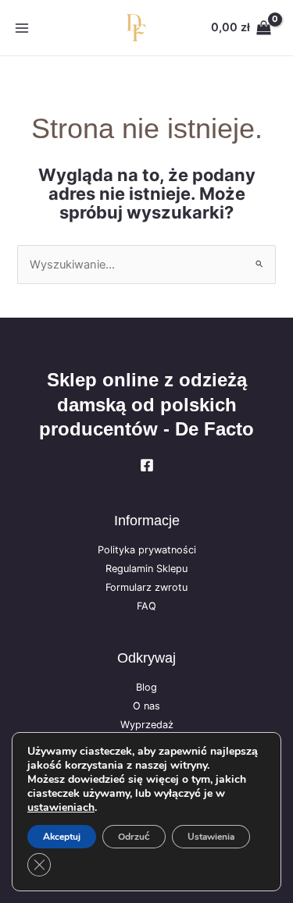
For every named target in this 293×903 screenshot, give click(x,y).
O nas (146, 706)
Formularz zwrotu (146, 587)
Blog (146, 687)
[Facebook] (147, 465)
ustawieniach (61, 808)
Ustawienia (211, 836)
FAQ (146, 606)
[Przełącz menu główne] (22, 27)
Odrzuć (134, 836)
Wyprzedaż (146, 725)
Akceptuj (61, 836)
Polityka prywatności (147, 550)
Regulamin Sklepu (146, 568)
